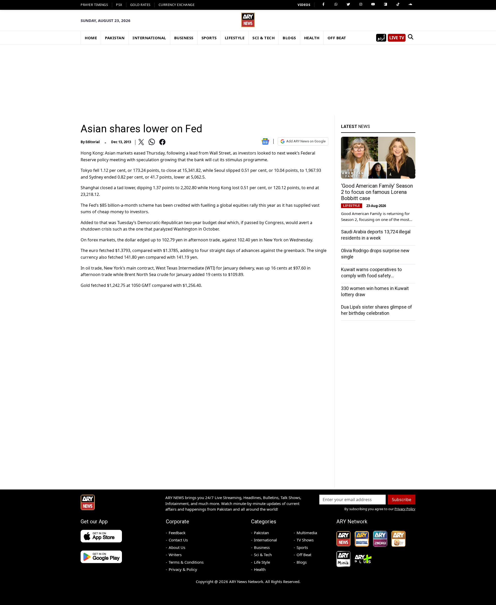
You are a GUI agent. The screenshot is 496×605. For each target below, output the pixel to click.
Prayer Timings (94, 5)
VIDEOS (304, 5)
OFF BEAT (337, 37)
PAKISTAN (115, 37)
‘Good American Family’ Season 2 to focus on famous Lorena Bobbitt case (377, 192)
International (265, 539)
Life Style (262, 562)
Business (262, 547)
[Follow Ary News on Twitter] (348, 4)
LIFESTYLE (235, 37)
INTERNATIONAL (149, 37)
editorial (93, 142)
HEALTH (312, 37)
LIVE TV (396, 38)
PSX (119, 5)
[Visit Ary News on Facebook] (323, 4)
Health (260, 569)
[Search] (410, 38)
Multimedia (307, 532)
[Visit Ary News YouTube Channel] (373, 4)
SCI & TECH (263, 37)
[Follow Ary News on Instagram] (360, 4)
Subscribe (401, 499)
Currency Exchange (177, 5)
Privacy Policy (404, 509)
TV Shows (305, 539)
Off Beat (304, 554)
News (355, 126)
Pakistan (261, 532)
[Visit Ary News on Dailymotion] (385, 4)
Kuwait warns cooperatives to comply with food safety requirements (371, 276)
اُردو (381, 38)
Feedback (177, 532)
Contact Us (178, 539)
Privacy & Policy (183, 569)
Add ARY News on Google (306, 141)
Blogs (302, 562)
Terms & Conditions (186, 562)
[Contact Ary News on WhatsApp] (336, 4)
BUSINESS (183, 37)
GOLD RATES (140, 5)
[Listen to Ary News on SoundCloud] (410, 4)
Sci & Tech (263, 554)
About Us (177, 547)
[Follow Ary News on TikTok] (398, 4)
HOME (91, 37)
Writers (175, 554)
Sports (302, 547)
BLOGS (289, 37)
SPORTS (209, 37)
